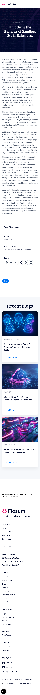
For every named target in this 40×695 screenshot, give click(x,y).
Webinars (5, 628)
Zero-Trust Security (8, 554)
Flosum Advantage (8, 580)
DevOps (4, 528)
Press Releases (7, 635)
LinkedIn (9, 663)
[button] (36, 3)
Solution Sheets (7, 624)
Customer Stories (8, 617)
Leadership (5, 577)
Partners (5, 588)
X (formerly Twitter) (12, 672)
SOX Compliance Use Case (11, 558)
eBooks (4, 621)
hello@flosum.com (25, 683)
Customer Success (8, 647)
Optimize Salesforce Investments (13, 562)
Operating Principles (9, 595)
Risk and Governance (9, 551)
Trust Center (6, 535)
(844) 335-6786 (9, 683)
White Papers (6, 631)
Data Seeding (6, 539)
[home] (9, 3)
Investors (5, 584)
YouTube (9, 667)
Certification (6, 650)
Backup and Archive (8, 532)
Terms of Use (28, 679)
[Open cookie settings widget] (3, 691)
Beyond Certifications (9, 602)
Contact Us (5, 591)
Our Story (5, 598)
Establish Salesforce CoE (10, 565)
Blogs (4, 614)
